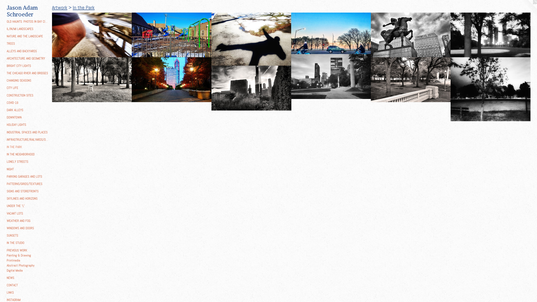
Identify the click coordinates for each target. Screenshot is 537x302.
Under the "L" (16, 206)
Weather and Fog (18, 221)
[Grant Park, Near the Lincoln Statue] (411, 79)
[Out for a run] (92, 35)
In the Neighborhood (21, 154)
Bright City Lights (19, 66)
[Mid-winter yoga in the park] (251, 39)
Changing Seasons (19, 80)
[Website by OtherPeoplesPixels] (528, 8)
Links (10, 292)
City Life (12, 88)
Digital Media (15, 270)
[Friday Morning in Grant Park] (92, 79)
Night (10, 169)
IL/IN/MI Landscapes (20, 29)
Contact (12, 285)
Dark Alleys (15, 110)
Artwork (59, 7)
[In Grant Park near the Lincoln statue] (331, 76)
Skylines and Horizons (22, 198)
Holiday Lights (16, 124)
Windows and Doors (20, 228)
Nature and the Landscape (25, 36)
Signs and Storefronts (23, 191)
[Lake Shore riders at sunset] (331, 33)
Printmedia (13, 260)
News (10, 278)
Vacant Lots (15, 213)
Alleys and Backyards (22, 51)
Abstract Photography (20, 265)
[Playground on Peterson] (172, 35)
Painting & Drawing (19, 255)
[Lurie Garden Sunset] (251, 88)
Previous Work (17, 250)
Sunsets (12, 235)
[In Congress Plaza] (411, 35)
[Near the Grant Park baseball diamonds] (490, 35)
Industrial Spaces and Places (27, 132)
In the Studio (15, 243)
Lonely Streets (17, 161)
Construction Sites (20, 95)
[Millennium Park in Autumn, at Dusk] (172, 79)
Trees (11, 43)
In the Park (14, 147)
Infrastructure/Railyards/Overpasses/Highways (28, 139)
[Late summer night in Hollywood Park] (490, 89)
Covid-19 (12, 102)
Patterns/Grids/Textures (24, 184)
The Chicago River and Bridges (27, 73)
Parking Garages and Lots (24, 176)
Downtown (14, 117)
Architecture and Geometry (26, 58)
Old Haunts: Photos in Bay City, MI (28, 21)
